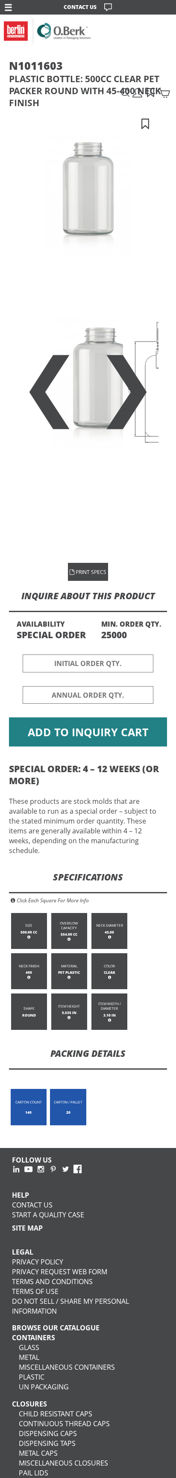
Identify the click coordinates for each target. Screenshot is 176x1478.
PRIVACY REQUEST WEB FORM (59, 1271)
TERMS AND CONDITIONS (52, 1281)
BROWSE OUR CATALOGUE (56, 1327)
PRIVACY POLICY (37, 1262)
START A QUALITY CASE (48, 1214)
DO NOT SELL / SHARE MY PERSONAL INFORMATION (70, 1306)
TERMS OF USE (35, 1291)
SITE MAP (27, 1228)
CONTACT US (80, 7)
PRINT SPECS (90, 572)
